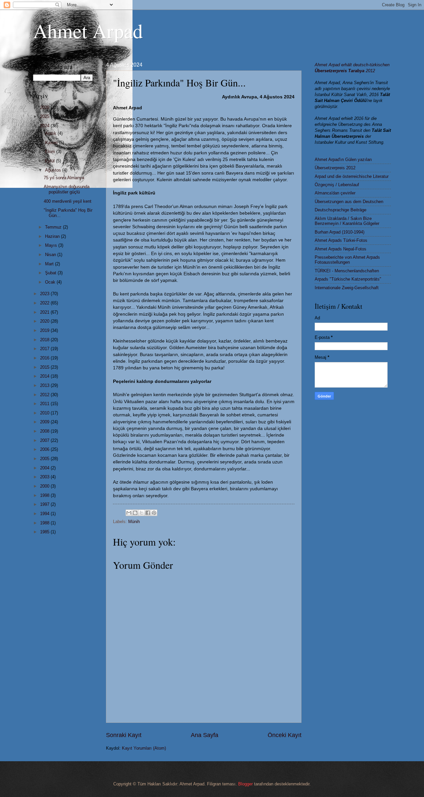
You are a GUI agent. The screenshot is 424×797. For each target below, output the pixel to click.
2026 (45, 107)
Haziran (53, 236)
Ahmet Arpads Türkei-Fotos (341, 240)
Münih (134, 521)
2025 (45, 116)
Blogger (245, 783)
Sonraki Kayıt (123, 735)
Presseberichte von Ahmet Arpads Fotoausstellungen (347, 260)
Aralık (51, 133)
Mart (50, 263)
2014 (45, 376)
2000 (45, 486)
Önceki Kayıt (284, 735)
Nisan (51, 254)
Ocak (51, 282)
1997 (45, 504)
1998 (45, 495)
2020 (45, 321)
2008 (45, 431)
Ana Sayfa (204, 735)
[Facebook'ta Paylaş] (147, 512)
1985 (45, 531)
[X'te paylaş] (141, 512)
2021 (45, 312)
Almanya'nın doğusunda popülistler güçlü (66, 189)
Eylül (50, 160)
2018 (45, 339)
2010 (45, 412)
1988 (45, 522)
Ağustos (53, 170)
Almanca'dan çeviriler (335, 192)
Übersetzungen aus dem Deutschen (349, 201)
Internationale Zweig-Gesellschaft (347, 287)
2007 (45, 440)
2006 (45, 449)
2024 (45, 125)
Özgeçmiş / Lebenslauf (337, 184)
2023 (45, 293)
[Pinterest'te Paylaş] (154, 512)
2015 (45, 367)
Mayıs (51, 245)
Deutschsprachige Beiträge (340, 209)
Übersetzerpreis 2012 (335, 167)
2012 (45, 394)
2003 (45, 476)
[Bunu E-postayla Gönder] (129, 512)
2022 (45, 302)
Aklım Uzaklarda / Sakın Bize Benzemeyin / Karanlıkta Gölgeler (347, 221)
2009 (45, 421)
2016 (45, 357)
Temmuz (54, 227)
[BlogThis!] (135, 512)
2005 (45, 458)
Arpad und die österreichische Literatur (352, 176)
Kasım (52, 142)
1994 (45, 513)
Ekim (50, 151)
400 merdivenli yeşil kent (67, 201)
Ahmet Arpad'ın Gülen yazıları (343, 159)
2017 (45, 348)
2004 (45, 467)
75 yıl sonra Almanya (64, 177)
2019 (45, 330)
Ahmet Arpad (88, 30)
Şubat (51, 272)
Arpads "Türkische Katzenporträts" (348, 279)
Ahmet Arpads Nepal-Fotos (340, 248)
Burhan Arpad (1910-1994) (339, 232)
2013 (45, 385)
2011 (45, 403)
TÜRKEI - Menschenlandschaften (347, 270)
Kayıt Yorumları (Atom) (144, 748)
